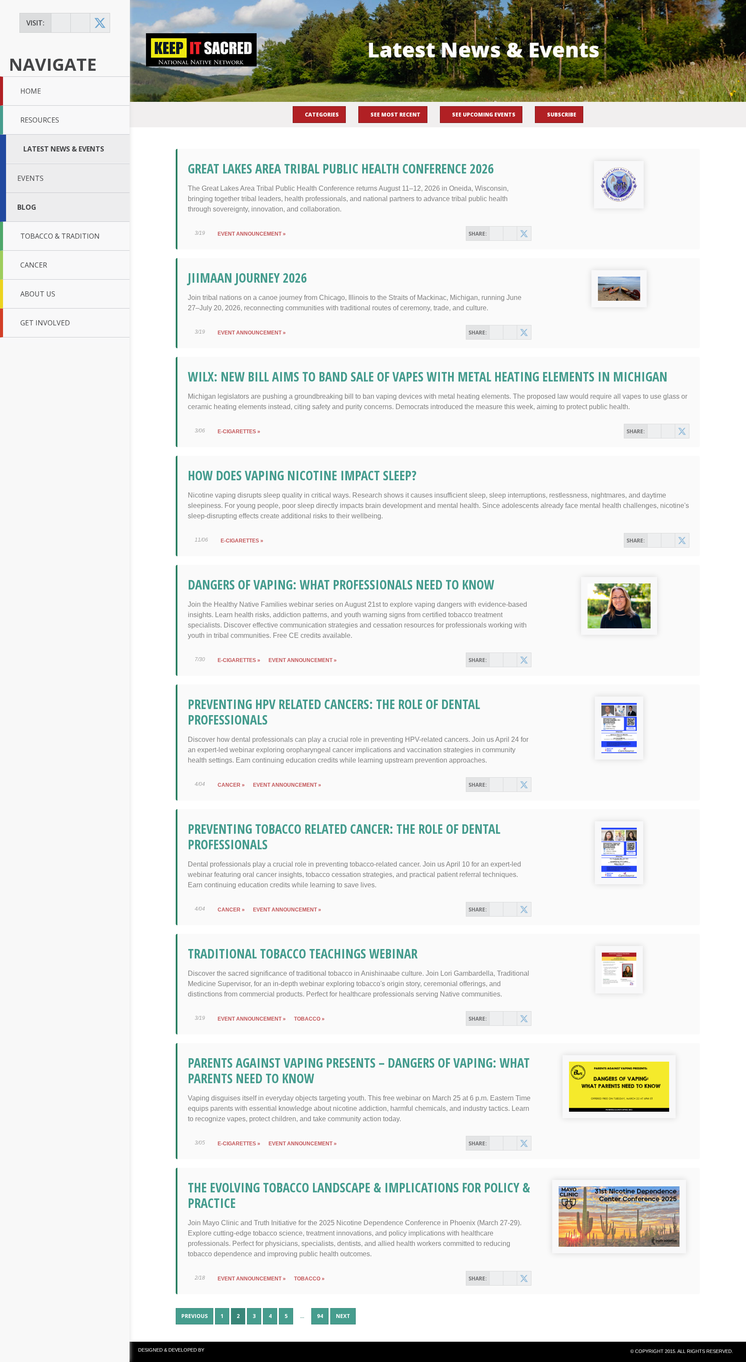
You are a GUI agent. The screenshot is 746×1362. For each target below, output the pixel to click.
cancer (229, 785)
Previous (194, 1316)
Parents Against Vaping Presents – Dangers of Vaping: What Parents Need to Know (359, 1070)
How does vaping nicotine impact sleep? (302, 475)
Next (343, 1316)
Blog (26, 207)
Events (30, 178)
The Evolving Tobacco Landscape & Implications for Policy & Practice (359, 1195)
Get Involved (45, 323)
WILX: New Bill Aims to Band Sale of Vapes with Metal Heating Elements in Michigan (427, 376)
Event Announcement (249, 234)
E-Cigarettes (237, 432)
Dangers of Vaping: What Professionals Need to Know (341, 584)
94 (322, 1318)
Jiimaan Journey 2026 (247, 278)
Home (30, 91)
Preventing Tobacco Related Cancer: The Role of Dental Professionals (344, 836)
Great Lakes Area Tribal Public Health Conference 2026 (341, 168)
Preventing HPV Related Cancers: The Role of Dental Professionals (334, 711)
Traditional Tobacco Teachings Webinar (302, 953)
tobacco (307, 1019)
